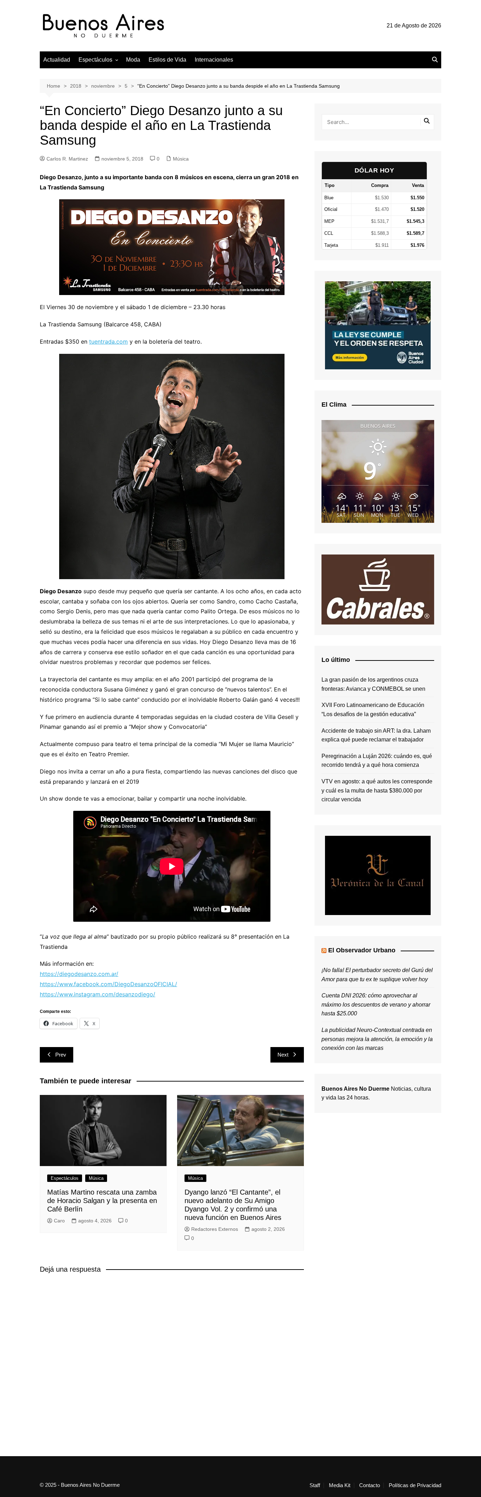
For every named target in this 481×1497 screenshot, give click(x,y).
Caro (59, 1220)
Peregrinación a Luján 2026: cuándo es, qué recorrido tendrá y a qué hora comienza (376, 760)
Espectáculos (95, 60)
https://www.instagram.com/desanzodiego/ (97, 994)
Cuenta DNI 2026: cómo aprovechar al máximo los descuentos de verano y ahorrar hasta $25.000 (375, 1004)
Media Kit (339, 1485)
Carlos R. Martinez (67, 159)
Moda (133, 60)
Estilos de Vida (167, 60)
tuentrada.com (108, 341)
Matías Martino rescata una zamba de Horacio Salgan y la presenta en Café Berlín (102, 1200)
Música (181, 159)
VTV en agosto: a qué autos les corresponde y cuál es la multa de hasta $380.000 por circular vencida (376, 790)
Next (282, 1055)
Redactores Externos (214, 1229)
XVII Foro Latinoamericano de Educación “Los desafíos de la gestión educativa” (372, 709)
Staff (315, 1485)
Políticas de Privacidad (415, 1485)
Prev (60, 1055)
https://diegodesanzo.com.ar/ (79, 973)
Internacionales (214, 60)
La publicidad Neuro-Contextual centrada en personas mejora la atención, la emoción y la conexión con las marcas (377, 1039)
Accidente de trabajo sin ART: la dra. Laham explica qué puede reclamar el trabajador (376, 735)
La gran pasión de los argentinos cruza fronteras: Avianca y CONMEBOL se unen (373, 684)
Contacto (369, 1485)
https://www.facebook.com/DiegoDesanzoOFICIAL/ (108, 984)
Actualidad (56, 60)
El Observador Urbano (361, 950)
